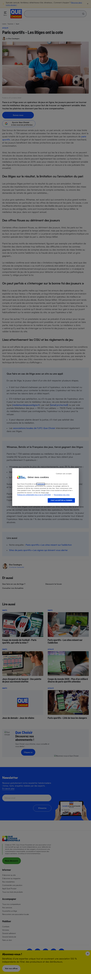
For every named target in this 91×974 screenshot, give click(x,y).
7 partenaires (41, 484)
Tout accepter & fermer (61, 500)
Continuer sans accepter (64, 473)
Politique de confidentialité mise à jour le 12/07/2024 (34, 495)
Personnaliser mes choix (62, 495)
